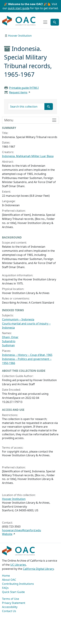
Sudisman (8, 345)
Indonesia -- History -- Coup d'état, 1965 (27, 355)
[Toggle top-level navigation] (45, 22)
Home (6, 575)
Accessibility (9, 607)
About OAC (9, 580)
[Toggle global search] (54, 22)
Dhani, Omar (10, 337)
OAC (19, 21)
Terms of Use (10, 599)
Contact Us (9, 611)
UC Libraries (18, 565)
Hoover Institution (20, 35)
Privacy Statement (13, 603)
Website (7, 534)
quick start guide (18, 8)
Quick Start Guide (13, 592)
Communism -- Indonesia (18, 319)
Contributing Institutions (18, 584)
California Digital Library (38, 569)
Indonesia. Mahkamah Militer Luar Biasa (28, 156)
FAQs (5, 588)
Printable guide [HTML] (24, 88)
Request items (18, 92)
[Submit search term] (48, 106)
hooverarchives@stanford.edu (21, 530)
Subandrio (8, 341)
